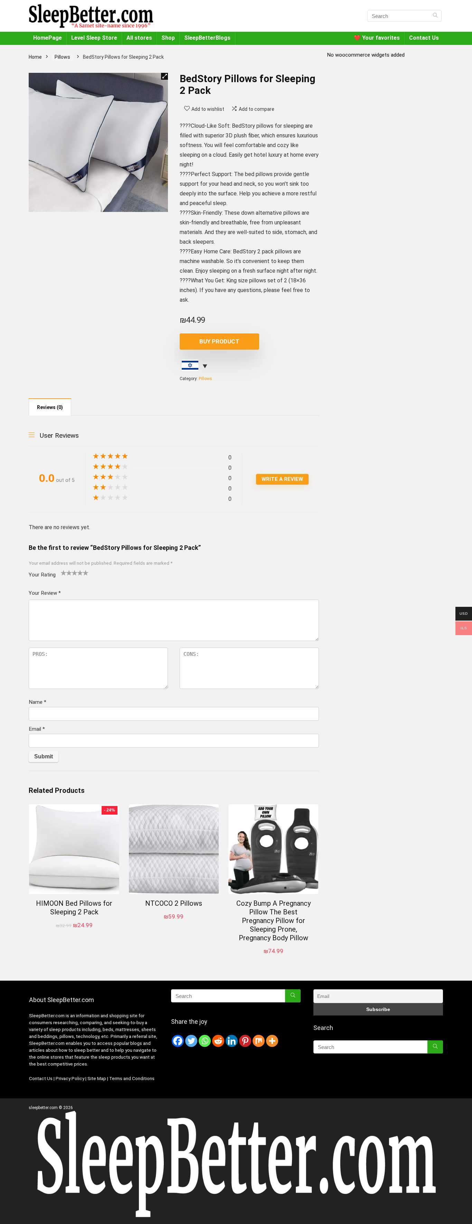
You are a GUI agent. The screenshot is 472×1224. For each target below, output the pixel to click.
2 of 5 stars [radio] (66, 572)
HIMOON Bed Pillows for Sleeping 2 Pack (74, 907)
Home (35, 57)
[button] (164, 76)
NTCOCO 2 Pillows (173, 903)
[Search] (435, 16)
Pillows (62, 57)
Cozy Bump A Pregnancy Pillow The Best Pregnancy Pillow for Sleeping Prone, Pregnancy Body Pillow (273, 920)
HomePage (47, 38)
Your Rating (42, 575)
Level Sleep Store (94, 38)
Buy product (219, 341)
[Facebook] (178, 1041)
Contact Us (424, 38)
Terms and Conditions (131, 1078)
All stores (139, 38)
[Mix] (259, 1041)
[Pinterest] (245, 1041)
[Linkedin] (232, 1041)
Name (37, 702)
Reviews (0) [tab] (50, 407)
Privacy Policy (70, 1078)
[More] (272, 1041)
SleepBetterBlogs (207, 38)
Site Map (96, 1078)
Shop (168, 38)
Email (37, 729)
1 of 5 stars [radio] (63, 572)
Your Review (45, 593)
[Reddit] (218, 1041)
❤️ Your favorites (377, 38)
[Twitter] (191, 1041)
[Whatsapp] (205, 1041)
